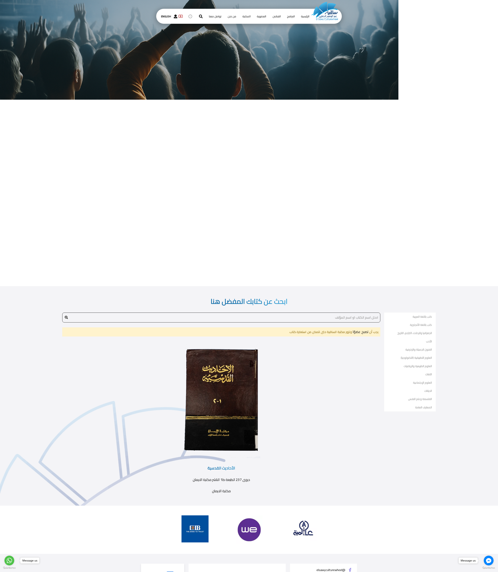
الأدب (429, 341)
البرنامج (291, 16)
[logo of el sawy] (325, 4)
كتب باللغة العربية (422, 316)
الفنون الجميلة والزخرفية (418, 349)
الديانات (428, 390)
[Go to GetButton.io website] (9, 568)
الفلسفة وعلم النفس (420, 399)
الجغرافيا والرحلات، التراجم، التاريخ (414, 333)
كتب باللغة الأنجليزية (421, 324)
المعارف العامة (423, 407)
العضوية (261, 16)
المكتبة (246, 16)
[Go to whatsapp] (9, 560)
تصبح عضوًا (360, 332)
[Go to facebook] (489, 560)
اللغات (428, 374)
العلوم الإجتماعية (422, 382)
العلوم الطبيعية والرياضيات (418, 366)
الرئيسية (305, 16)
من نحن (232, 16)
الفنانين (277, 16)
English (166, 16)
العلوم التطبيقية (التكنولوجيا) (416, 357)
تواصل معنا (215, 16)
